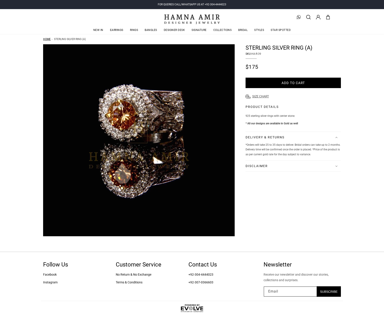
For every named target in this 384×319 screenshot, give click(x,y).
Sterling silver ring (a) (70, 39)
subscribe (329, 291)
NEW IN (98, 30)
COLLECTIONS (222, 30)
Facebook (50, 274)
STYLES (259, 30)
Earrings (116, 30)
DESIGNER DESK (174, 30)
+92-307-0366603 (200, 282)
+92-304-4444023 (200, 274)
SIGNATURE (199, 30)
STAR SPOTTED (281, 30)
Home (47, 39)
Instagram (50, 282)
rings (134, 30)
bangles (151, 30)
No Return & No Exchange (133, 274)
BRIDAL (243, 30)
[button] (308, 17)
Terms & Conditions (129, 282)
